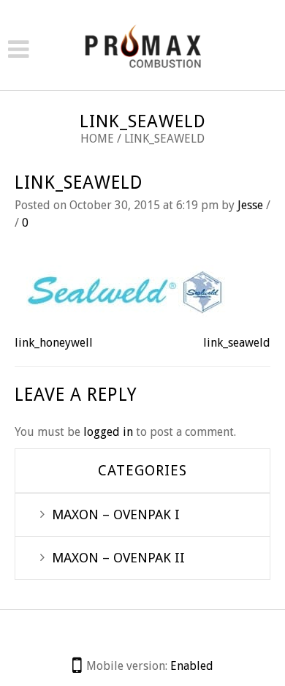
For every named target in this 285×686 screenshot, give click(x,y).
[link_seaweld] (124, 289)
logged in (108, 432)
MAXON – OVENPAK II (118, 557)
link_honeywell (54, 343)
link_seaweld (79, 182)
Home (97, 139)
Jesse (250, 205)
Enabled (191, 666)
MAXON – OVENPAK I (116, 514)
